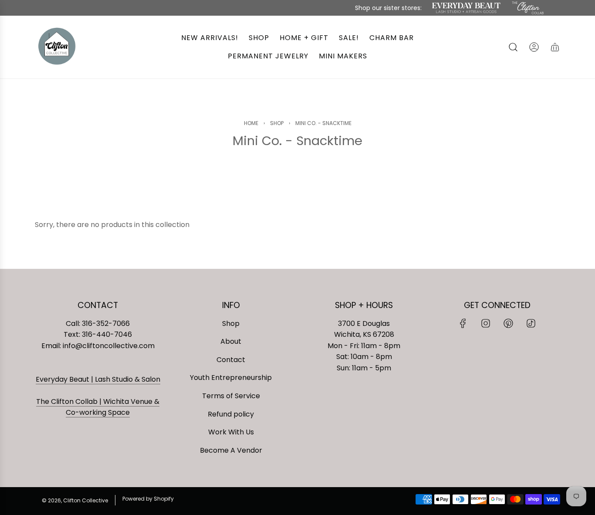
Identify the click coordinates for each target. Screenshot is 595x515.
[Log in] (534, 47)
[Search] (513, 47)
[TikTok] (531, 323)
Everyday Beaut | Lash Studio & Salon (98, 379)
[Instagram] (485, 323)
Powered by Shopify (148, 498)
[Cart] (554, 47)
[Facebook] (463, 323)
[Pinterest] (508, 323)
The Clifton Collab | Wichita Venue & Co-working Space (97, 407)
